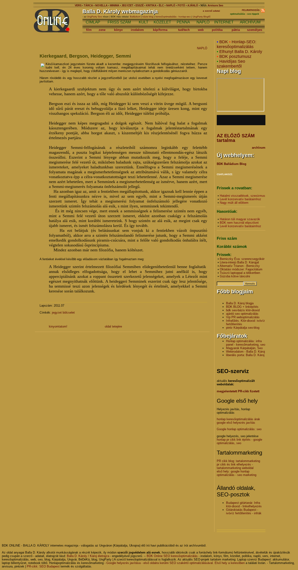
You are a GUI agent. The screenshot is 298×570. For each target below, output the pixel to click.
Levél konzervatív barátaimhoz (240, 199)
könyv (118, 30)
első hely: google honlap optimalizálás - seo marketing (236, 473)
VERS (78, 5)
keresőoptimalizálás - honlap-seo (173, 16)
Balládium (135, 16)
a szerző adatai (211, 11)
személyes (254, 30)
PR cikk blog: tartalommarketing (238, 461)
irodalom (137, 30)
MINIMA (115, 5)
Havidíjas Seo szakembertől (231, 64)
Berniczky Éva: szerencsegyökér (242, 259)
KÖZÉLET (162, 22)
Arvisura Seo (215, 5)
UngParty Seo (95, 16)
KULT (143, 22)
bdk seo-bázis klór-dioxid (243, 310)
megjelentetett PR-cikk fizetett (238, 391)
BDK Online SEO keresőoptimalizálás (172, 556)
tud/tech (184, 30)
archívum (258, 147)
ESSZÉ (139, 5)
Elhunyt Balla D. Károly (240, 51)
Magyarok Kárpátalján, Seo (244, 348)
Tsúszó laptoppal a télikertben (240, 273)
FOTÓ (181, 5)
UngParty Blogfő (201, 16)
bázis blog (147, 16)
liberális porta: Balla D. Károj (245, 355)
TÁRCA (88, 5)
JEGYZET (127, 5)
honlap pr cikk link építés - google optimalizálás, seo (239, 441)
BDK (223, 41)
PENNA (183, 22)
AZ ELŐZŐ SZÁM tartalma (236, 138)
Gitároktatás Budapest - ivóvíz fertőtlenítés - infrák (243, 511)
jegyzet (57, 312)
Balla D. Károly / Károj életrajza (88, 556)
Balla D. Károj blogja (240, 303)
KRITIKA (151, 5)
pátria (236, 30)
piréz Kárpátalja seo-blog (242, 327)
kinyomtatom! (58, 326)
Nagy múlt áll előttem (234, 202)
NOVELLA (101, 5)
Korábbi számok (232, 246)
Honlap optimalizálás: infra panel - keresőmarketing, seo (245, 342)
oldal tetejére (113, 326)
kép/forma (160, 30)
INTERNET (224, 22)
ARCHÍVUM (250, 22)
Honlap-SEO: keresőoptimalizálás (236, 44)
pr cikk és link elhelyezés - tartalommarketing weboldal (235, 466)
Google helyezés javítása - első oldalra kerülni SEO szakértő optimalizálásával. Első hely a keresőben (175, 563)
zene (102, 30)
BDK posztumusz (235, 56)
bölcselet (69, 312)
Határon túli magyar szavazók (240, 219)
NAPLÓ (170, 5)
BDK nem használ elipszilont (239, 222)
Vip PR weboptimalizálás (243, 317)
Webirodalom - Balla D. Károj (245, 351)
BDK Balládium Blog (231, 164)
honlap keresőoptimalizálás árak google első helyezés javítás (238, 420)
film (89, 30)
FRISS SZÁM (119, 22)
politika (217, 30)
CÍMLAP (93, 22)
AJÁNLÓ (192, 5)
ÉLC (161, 5)
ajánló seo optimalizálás (242, 313)
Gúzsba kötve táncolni (235, 276)
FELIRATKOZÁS (251, 10)
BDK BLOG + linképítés (242, 306)
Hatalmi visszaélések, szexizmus (242, 195)
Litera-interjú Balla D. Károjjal (239, 262)
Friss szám (227, 238)
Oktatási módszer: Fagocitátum (241, 269)
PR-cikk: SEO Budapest (43, 566)
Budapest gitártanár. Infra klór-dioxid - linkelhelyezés (244, 504)
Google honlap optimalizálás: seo (239, 429)
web (201, 30)
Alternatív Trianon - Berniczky (240, 266)
